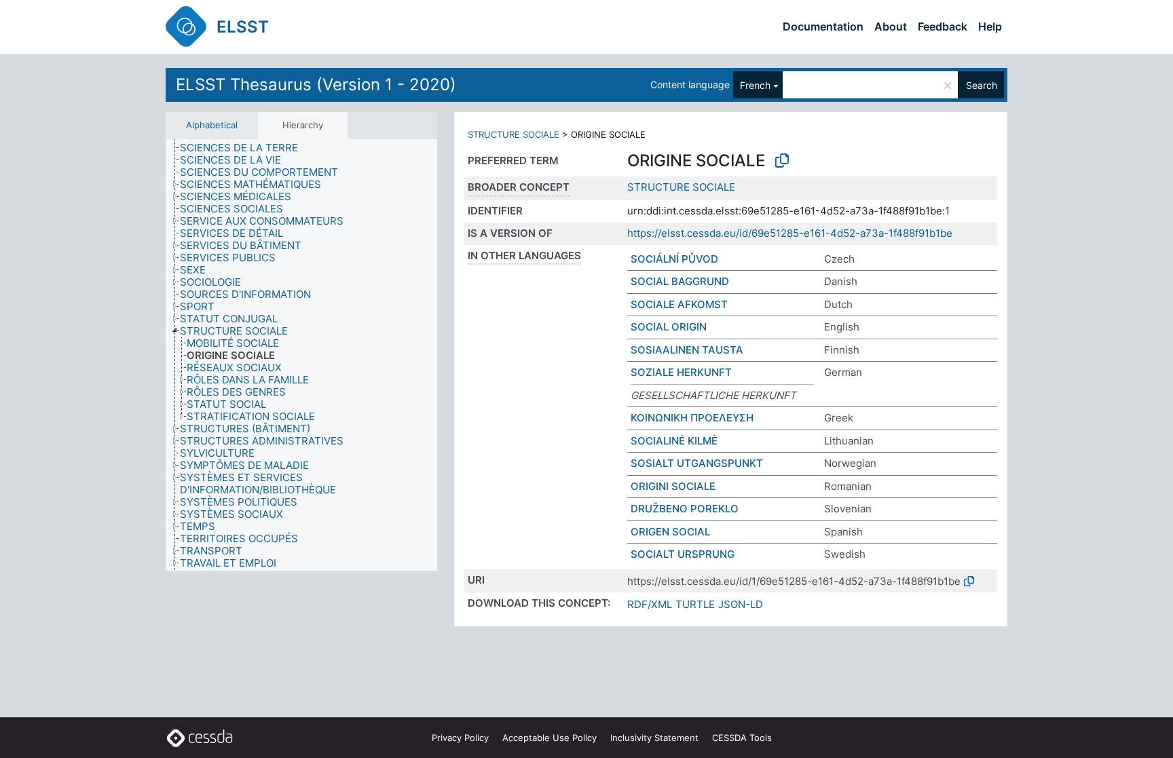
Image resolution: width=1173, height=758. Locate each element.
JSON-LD (740, 604)
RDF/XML (649, 604)
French (755, 85)
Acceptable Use (549, 737)
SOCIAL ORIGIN (669, 326)
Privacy (460, 737)
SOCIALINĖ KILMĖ (674, 440)
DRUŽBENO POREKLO (685, 508)
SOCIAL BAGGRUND (680, 281)
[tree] (301, 355)
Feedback (942, 26)
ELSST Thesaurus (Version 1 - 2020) (316, 84)
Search (981, 85)
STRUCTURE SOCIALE (513, 134)
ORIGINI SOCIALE (673, 486)
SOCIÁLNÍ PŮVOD (674, 258)
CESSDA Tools (742, 737)
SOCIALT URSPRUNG (682, 554)
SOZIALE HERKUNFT (681, 372)
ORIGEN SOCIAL (670, 531)
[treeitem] (244, 148)
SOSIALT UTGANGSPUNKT (697, 463)
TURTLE (695, 604)
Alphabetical (212, 124)
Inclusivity (654, 737)
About (890, 26)
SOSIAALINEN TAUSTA (687, 349)
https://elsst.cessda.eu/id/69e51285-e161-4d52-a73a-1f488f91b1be (789, 233)
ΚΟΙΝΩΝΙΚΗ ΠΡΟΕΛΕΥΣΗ (692, 417)
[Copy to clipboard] (782, 161)
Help (990, 26)
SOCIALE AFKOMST (679, 304)
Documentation (823, 26)
